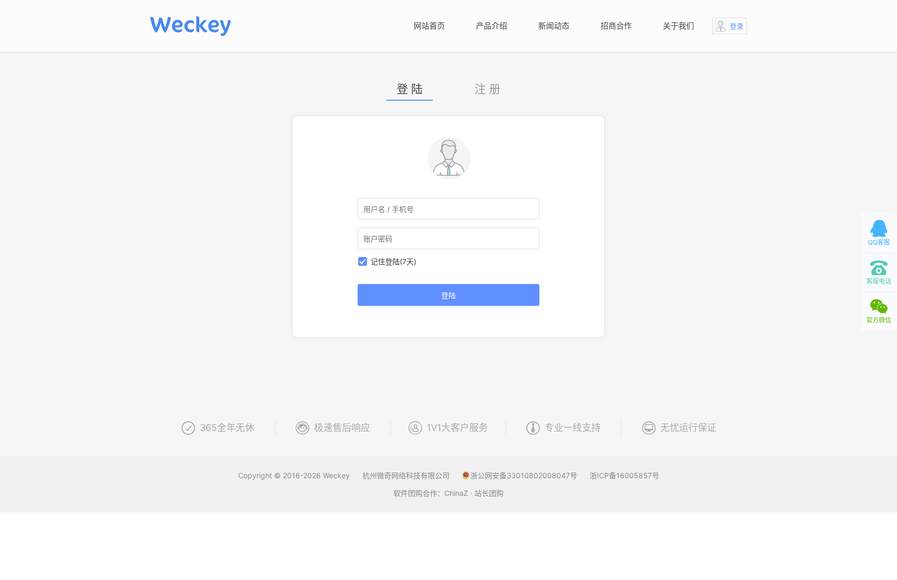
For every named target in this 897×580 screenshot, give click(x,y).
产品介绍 (491, 26)
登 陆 (410, 89)
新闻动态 (553, 26)
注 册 (487, 89)
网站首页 (429, 26)
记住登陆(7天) (393, 261)
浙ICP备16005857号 (624, 475)
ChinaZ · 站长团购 (474, 493)
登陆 (448, 295)
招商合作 (616, 26)
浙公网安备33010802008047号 (524, 475)
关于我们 (678, 26)
